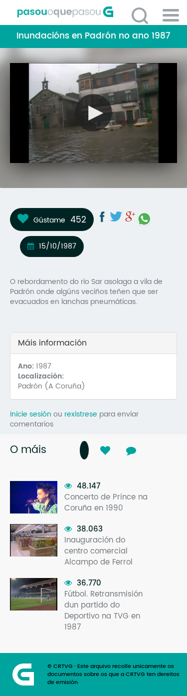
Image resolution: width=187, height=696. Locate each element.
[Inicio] (97, 12)
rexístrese (80, 414)
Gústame (49, 220)
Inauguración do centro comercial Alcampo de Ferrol (98, 551)
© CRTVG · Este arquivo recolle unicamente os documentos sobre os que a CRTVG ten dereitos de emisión (113, 674)
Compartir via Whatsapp (144, 219)
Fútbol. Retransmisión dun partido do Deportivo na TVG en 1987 (103, 611)
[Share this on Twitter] (116, 216)
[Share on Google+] (130, 216)
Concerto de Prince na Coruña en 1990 (106, 502)
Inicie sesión (30, 414)
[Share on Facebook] (102, 216)
